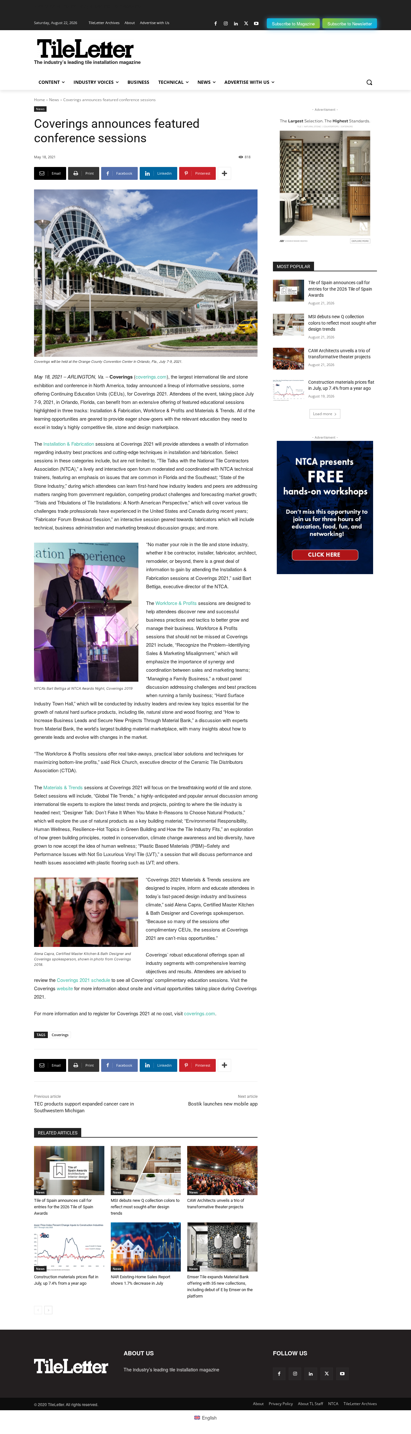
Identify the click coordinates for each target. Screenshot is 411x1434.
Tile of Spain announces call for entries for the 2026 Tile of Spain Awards (63, 1207)
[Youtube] (256, 23)
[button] (369, 82)
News (54, 99)
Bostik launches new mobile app (223, 1104)
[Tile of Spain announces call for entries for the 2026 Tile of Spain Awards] (69, 1170)
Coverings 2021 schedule (83, 979)
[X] (246, 23)
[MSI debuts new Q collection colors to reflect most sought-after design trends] (146, 1170)
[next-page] (48, 1310)
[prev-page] (38, 1310)
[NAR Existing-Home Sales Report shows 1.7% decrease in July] (146, 1247)
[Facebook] (215, 23)
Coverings (60, 1034)
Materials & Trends (63, 787)
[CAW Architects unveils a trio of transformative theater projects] (222, 1170)
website (65, 988)
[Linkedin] (236, 23)
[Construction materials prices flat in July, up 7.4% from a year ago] (69, 1247)
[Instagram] (226, 23)
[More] (224, 173)
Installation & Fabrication (68, 443)
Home (39, 99)
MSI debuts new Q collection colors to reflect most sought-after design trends (145, 1207)
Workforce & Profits (176, 602)
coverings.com (151, 376)
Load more (322, 413)
